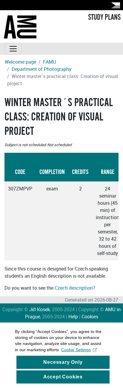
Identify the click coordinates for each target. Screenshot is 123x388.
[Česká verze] (114, 5)
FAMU (49, 62)
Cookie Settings (76, 349)
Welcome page (20, 62)
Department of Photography (41, 69)
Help (73, 316)
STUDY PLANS (104, 17)
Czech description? (75, 288)
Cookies (90, 316)
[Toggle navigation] (13, 49)
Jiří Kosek (39, 309)
